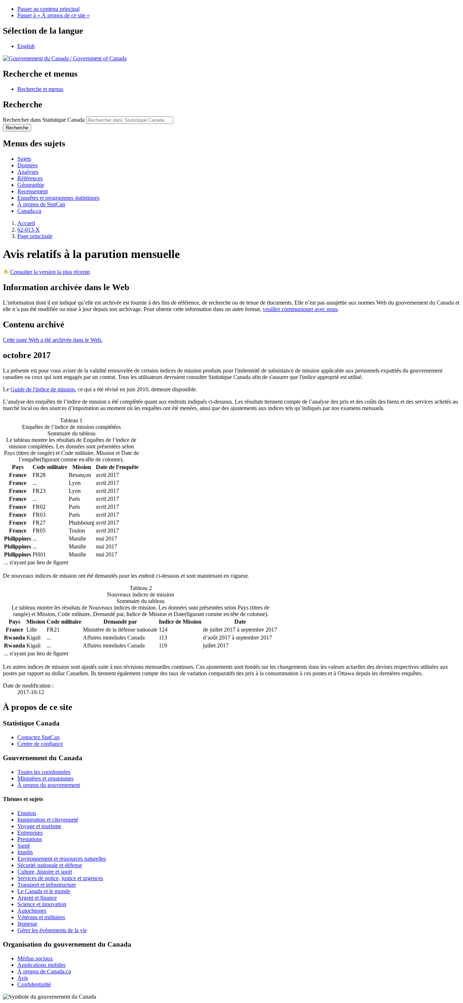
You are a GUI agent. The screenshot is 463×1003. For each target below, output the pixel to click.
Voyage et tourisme (39, 826)
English (26, 46)
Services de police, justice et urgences (60, 878)
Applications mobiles (41, 965)
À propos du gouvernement (48, 785)
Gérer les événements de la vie (52, 930)
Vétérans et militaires (41, 917)
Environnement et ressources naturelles (61, 859)
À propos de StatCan (41, 204)
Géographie (30, 185)
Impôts (25, 852)
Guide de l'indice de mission (42, 389)
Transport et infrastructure (46, 885)
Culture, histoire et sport (44, 872)
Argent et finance (37, 898)
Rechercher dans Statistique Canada (44, 120)
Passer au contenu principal (48, 9)
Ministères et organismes (45, 778)
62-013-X (28, 230)
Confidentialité (34, 984)
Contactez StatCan (38, 737)
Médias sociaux (35, 958)
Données (27, 165)
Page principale (34, 236)
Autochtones (31, 911)
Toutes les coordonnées (44, 772)
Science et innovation (41, 904)
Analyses (27, 172)
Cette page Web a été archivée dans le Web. (52, 340)
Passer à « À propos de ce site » (53, 15)
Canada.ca (29, 211)
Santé (23, 846)
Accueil (26, 223)
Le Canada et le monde (43, 891)
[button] (40, 89)
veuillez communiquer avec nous (300, 309)
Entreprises (30, 833)
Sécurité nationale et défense (49, 865)
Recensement (32, 191)
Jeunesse (27, 924)
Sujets (24, 159)
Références (30, 178)
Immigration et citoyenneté (47, 820)
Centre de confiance (40, 744)
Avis (22, 978)
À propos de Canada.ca (44, 971)
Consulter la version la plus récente (50, 272)
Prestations (29, 839)
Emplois (26, 813)
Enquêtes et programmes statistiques (58, 198)
